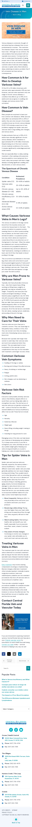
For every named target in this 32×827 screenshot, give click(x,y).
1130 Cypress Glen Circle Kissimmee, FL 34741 (13, 777)
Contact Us (26, 1)
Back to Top (16, 823)
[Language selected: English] (16, 1)
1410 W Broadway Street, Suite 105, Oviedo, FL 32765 (17, 796)
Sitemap (14, 810)
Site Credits (6, 810)
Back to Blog (17, 14)
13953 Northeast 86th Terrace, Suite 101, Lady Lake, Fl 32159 (17, 758)
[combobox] (16, 709)
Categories (6, 705)
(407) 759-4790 (15, 743)
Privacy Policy (7, 812)
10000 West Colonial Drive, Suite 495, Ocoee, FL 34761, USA (16, 739)
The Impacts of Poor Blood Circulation (15, 695)
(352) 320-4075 (15, 763)
